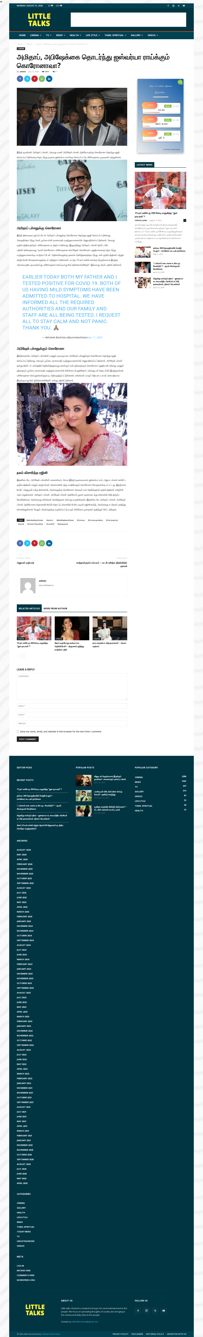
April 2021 (22, 1126)
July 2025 (21, 892)
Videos (152, 35)
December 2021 (25, 1087)
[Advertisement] (128, 20)
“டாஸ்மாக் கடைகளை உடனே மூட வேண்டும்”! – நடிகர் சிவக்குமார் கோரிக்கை (167, 266)
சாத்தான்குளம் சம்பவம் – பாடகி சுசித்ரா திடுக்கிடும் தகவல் (101, 564)
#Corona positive (95, 520)
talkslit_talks (141, 220)
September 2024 (25, 940)
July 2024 (21, 949)
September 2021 (25, 1102)
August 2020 (24, 1164)
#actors (49, 520)
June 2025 (22, 897)
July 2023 (21, 997)
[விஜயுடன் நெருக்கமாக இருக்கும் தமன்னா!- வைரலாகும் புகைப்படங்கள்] (84, 780)
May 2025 (21, 902)
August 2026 (24, 849)
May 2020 (21, 1178)
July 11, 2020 (95, 337)
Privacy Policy (120, 1334)
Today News (24, 1231)
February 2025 (24, 916)
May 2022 (21, 1064)
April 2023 (22, 1011)
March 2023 (23, 1016)
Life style (91, 35)
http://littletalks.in (46, 585)
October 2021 (24, 1097)
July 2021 (21, 1111)
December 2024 (25, 926)
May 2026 (21, 854)
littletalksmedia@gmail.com (85, 1321)
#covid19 (50, 524)
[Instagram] (173, 5)
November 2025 (25, 873)
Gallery (136, 35)
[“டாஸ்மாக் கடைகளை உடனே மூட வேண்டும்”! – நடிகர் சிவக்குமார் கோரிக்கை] (143, 267)
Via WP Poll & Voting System (171, 149)
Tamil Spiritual (114, 35)
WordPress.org (26, 1280)
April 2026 (22, 859)
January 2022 (24, 1083)
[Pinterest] (34, 79)
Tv (47, 35)
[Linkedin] (49, 79)
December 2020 (25, 1145)
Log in (20, 1265)
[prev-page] (19, 656)
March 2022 (23, 1073)
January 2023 (24, 1026)
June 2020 (22, 1173)
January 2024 (24, 968)
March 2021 (23, 1130)
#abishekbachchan (34, 520)
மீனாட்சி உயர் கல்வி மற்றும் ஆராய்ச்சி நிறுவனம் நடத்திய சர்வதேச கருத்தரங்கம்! (40, 827)
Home (22, 35)
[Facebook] (168, 5)
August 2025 (24, 887)
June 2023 (22, 1002)
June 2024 (22, 954)
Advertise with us (176, 1334)
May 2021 (21, 1121)
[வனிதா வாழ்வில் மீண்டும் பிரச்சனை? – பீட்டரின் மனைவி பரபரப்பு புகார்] (84, 810)
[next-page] (24, 656)
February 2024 (24, 964)
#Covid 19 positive (35, 524)
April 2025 (22, 907)
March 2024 (23, 959)
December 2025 (25, 868)
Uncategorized (26, 1241)
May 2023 (21, 1007)
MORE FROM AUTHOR (55, 608)
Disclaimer (137, 1334)
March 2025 (23, 911)
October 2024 (24, 935)
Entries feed (24, 1270)
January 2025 (24, 921)
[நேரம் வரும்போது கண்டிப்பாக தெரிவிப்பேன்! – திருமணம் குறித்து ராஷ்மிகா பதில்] (72, 628)
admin (23, 71)
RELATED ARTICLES (29, 608)
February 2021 (24, 1135)
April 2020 (22, 1183)
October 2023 (24, 983)
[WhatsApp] (42, 79)
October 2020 (24, 1154)
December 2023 (25, 973)
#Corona (81, 520)
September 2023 (25, 987)
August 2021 (24, 1107)
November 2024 (25, 930)
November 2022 (25, 1035)
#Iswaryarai (63, 524)
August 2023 (24, 992)
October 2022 (24, 1040)
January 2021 (24, 1140)
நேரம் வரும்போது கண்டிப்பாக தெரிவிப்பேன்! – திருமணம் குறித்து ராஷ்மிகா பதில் (69, 646)
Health (74, 35)
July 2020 (21, 1168)
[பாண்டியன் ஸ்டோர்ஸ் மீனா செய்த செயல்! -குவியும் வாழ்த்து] (84, 795)
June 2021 (22, 1116)
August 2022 (24, 1049)
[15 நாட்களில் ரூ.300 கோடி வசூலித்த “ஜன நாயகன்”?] (34, 628)
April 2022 (22, 1068)
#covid (21, 524)
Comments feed (25, 1275)
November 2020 (25, 1149)
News (59, 35)
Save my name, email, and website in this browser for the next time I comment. (61, 731)
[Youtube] (183, 5)
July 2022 (21, 1054)
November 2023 (25, 978)
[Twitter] (178, 5)
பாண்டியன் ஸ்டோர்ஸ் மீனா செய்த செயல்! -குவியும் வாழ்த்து (108, 793)
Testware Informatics (50, 1334)
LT (49, 5)
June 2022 (22, 1059)
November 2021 (25, 1092)
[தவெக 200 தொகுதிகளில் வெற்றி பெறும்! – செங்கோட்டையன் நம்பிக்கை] (143, 252)
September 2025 (25, 883)
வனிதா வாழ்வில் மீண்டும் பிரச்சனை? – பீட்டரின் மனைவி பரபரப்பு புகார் (110, 808)
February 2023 (24, 1021)
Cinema (34, 35)
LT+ (58, 5)
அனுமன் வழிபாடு (25, 562)
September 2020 (25, 1159)
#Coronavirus (112, 520)
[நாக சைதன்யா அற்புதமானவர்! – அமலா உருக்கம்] (110, 628)
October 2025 (24, 878)
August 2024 (24, 945)
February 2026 (24, 864)
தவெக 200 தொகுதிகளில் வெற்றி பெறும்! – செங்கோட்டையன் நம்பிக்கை (169, 249)
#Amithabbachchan (65, 520)
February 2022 (24, 1078)
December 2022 (25, 1030)
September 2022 (25, 1045)
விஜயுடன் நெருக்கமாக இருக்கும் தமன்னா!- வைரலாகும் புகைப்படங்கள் (110, 778)
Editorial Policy (155, 1334)
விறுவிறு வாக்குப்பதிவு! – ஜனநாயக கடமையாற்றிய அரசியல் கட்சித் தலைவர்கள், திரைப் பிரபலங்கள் (168, 281)
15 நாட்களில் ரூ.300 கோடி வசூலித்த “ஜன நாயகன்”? (39, 789)
